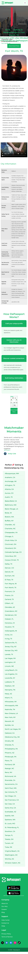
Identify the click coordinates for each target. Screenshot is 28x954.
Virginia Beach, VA (12, 851)
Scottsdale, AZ (10, 812)
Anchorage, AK (11, 481)
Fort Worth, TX (10, 587)
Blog (3, 912)
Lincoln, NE (9, 666)
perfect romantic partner (17, 103)
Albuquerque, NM (12, 473)
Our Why (4, 906)
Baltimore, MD (10, 505)
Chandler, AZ (10, 525)
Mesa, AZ (8, 694)
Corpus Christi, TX (12, 560)
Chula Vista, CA (11, 540)
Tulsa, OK (8, 847)
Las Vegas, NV (10, 658)
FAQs (3, 926)
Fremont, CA (10, 591)
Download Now (14, 46)
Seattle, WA (9, 816)
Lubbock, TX (9, 682)
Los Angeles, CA (11, 674)
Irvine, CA (8, 635)
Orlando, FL (9, 745)
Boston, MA (9, 517)
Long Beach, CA (11, 670)
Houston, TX (9, 627)
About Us (4, 903)
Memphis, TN (10, 690)
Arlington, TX (10, 485)
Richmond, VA (10, 776)
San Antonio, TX (11, 792)
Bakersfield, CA (11, 501)
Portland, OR (10, 764)
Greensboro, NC (11, 611)
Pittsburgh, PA (10, 757)
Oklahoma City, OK (12, 737)
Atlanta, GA (9, 489)
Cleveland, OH (10, 548)
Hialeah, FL (9, 619)
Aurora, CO (9, 493)
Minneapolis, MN (11, 705)
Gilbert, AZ (9, 603)
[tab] (14, 328)
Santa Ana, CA (10, 808)
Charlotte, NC (10, 528)
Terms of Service (7, 937)
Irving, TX (8, 639)
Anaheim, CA (10, 477)
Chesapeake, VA (11, 532)
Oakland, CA (9, 733)
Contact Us (5, 923)
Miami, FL (8, 698)
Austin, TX (9, 497)
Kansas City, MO (11, 650)
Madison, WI (9, 686)
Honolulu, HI (10, 623)
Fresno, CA (9, 595)
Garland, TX (9, 599)
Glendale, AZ (10, 607)
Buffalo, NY (9, 521)
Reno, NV (8, 772)
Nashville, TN (10, 709)
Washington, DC (11, 855)
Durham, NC (10, 576)
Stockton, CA (10, 831)
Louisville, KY (10, 678)
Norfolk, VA (9, 725)
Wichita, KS (9, 859)
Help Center (5, 920)
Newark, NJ (9, 721)
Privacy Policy (6, 934)
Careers (4, 909)
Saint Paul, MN (10, 788)
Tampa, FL (9, 835)
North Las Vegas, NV (13, 729)
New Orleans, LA (11, 713)
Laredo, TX (9, 654)
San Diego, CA (10, 796)
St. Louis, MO (10, 823)
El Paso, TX (9, 580)
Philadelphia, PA (11, 749)
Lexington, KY (10, 662)
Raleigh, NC (9, 768)
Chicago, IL (9, 536)
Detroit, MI (9, 572)
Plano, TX (8, 761)
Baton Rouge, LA (11, 509)
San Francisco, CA (12, 800)
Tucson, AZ (9, 843)
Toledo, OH (9, 839)
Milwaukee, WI (11, 702)
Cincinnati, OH (10, 544)
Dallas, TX (8, 564)
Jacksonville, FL (11, 643)
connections (16, 134)
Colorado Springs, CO (13, 552)
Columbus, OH (10, 556)
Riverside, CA (10, 780)
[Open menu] (25, 3)
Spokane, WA (10, 820)
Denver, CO (9, 568)
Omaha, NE (9, 741)
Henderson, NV (11, 615)
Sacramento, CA (11, 784)
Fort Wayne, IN (11, 584)
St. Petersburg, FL (12, 827)
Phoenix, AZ (9, 753)
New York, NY (10, 717)
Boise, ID (8, 513)
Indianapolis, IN (11, 631)
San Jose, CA (10, 804)
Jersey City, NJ (10, 646)
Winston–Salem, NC (12, 863)
